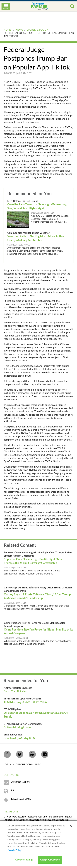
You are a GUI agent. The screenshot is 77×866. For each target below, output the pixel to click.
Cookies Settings (24, 859)
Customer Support (20, 782)
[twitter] (19, 754)
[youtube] (32, 754)
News (19, 30)
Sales (13, 790)
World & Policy (37, 30)
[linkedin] (44, 754)
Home (7, 30)
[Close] (71, 826)
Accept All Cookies (50, 859)
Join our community (27, 764)
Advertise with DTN (21, 799)
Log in (8, 764)
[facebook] (7, 754)
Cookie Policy (14, 850)
